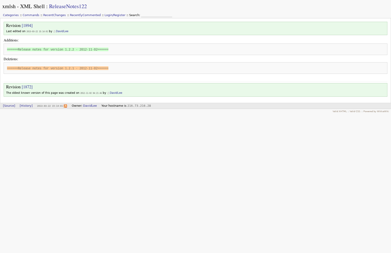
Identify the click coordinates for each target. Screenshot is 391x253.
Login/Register (115, 15)
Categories (11, 15)
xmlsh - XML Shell (23, 6)
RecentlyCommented (85, 15)
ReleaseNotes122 (68, 6)
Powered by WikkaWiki (376, 111)
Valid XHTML (340, 111)
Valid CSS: (355, 111)
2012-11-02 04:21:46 (91, 93)
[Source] (9, 105)
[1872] (27, 86)
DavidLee (62, 31)
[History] (26, 105)
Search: (135, 15)
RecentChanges (54, 15)
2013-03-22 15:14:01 (37, 31)
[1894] (27, 25)
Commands (31, 15)
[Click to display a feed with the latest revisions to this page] (65, 105)
